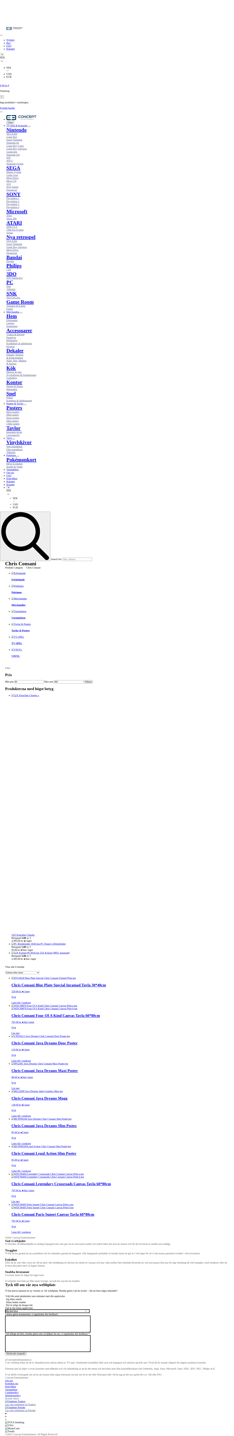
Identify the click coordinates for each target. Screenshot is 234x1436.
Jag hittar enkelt (14, 1299)
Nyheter (10, 40)
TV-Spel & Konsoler (17, 125)
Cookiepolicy (12, 1392)
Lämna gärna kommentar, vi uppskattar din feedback (31, 1314)
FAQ (8, 46)
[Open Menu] (1, 35)
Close (10, 122)
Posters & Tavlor (15, 403)
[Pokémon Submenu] (18, 456)
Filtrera (88, 682)
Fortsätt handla (7, 108)
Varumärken (12, 469)
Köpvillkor (11, 478)
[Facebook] (5, 1413)
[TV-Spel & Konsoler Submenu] (29, 126)
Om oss (10, 472)
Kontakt (10, 484)
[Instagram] (5, 1416)
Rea (8, 43)
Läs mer (15, 1033)
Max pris (48, 681)
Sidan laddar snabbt (16, 1302)
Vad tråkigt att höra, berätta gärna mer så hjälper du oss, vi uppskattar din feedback (47, 1334)
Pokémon (11, 455)
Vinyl (9, 438)
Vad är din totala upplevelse (19, 1308)
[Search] (25, 536)
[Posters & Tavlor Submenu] (25, 404)
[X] (5, 1419)
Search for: (56, 559)
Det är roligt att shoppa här (19, 1305)
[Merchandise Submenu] (21, 312)
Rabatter (10, 49)
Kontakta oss (11, 1383)
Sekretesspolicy (13, 1395)
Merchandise (13, 312)
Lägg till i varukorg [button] (21, 1002)
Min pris (9, 681)
